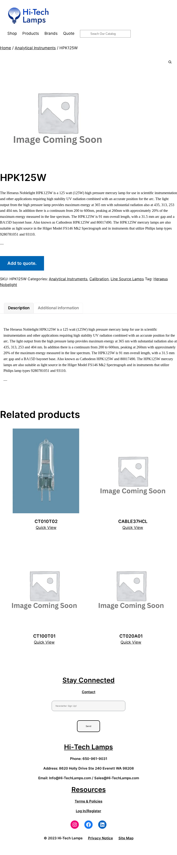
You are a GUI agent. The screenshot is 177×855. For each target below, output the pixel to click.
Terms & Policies (88, 801)
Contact (88, 692)
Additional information (58, 308)
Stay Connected (88, 680)
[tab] (19, 308)
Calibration (99, 279)
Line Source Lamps (127, 279)
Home (5, 48)
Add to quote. (22, 263)
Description (19, 308)
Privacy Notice (100, 838)
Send (88, 726)
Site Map (125, 838)
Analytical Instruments (35, 48)
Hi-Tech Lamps (88, 747)
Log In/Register (88, 811)
